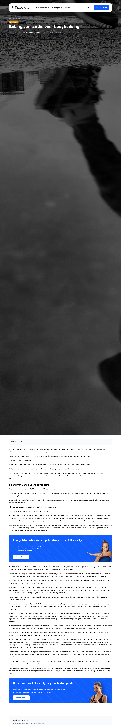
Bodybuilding (16, 18)
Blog (10, 18)
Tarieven (67, 8)
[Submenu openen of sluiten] (48, 7)
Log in (88, 7)
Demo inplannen (20, 697)
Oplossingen (55, 8)
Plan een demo (101, 8)
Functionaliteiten (41, 8)
